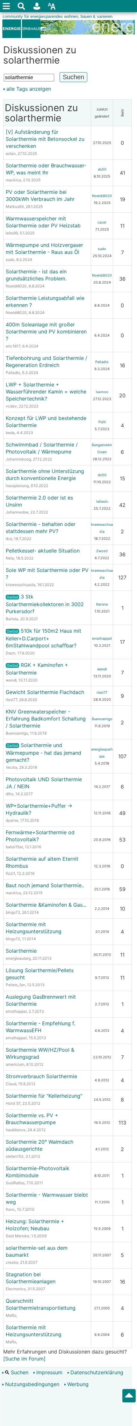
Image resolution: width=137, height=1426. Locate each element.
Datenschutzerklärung (96, 1372)
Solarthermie (21, 951)
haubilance (15, 1129)
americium (15, 1064)
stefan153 (15, 1156)
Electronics (15, 1288)
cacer (101, 222)
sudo (10, 259)
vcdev (11, 406)
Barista (12, 618)
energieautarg (18, 958)
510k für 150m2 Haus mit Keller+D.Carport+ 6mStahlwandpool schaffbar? (43, 638)
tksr (9, 538)
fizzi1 (10, 873)
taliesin (102, 501)
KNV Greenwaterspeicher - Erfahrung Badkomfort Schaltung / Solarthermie (46, 718)
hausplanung (17, 485)
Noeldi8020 (102, 196)
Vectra (11, 767)
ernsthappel (102, 638)
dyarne (12, 820)
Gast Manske (17, 1235)
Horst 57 (13, 1103)
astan (11, 153)
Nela (10, 558)
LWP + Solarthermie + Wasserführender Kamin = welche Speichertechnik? (46, 391)
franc (10, 1209)
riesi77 (11, 699)
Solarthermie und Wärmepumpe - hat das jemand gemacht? (43, 752)
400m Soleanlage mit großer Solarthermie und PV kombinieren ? (46, 331)
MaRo (11, 1315)
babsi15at (14, 846)
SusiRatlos (15, 1182)
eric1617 (13, 346)
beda (10, 432)
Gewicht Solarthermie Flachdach (45, 692)
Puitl (102, 422)
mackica (13, 180)
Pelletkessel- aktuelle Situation (43, 550)
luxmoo (102, 392)
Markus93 (15, 206)
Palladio (13, 372)
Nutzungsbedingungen (32, 1384)
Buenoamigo (17, 733)
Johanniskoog (18, 459)
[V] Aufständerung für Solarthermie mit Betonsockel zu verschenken (45, 139)
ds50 (102, 169)
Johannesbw (17, 512)
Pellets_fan (15, 984)
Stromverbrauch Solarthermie (41, 1076)
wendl (11, 680)
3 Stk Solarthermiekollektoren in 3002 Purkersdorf (45, 603)
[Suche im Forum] (24, 1358)
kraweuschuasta (20, 584)
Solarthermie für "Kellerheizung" (44, 1096)
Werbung (78, 1384)
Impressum (49, 1372)
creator (12, 1262)
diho (9, 793)
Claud (11, 1083)
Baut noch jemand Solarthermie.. (45, 885)
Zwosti (102, 551)
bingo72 (13, 912)
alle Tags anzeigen (28, 89)
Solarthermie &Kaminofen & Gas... (46, 905)
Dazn (10, 653)
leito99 (12, 233)
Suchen (18, 1372)
